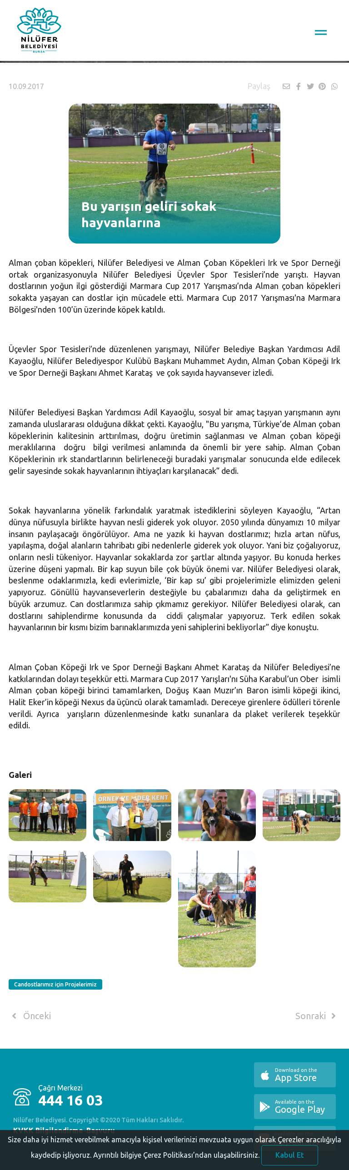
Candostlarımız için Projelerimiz (55, 984)
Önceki (36, 1016)
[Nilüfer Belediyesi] (39, 32)
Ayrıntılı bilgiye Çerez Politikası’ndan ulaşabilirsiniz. (176, 1155)
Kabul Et (289, 1155)
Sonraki (311, 1016)
